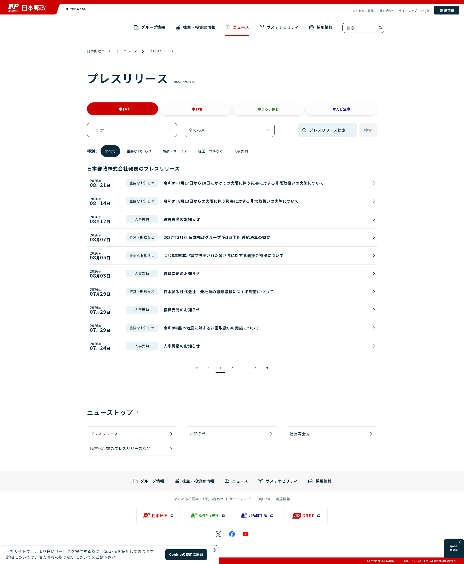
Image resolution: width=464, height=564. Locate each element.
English (426, 11)
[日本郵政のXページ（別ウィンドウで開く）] (218, 534)
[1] (255, 368)
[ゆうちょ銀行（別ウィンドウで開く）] (207, 515)
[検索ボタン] (380, 27)
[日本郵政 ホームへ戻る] (27, 8)
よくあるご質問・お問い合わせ (373, 11)
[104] (267, 368)
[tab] (122, 108)
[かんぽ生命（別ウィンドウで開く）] (256, 515)
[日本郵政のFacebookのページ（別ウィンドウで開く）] (232, 534)
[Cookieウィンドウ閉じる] (214, 550)
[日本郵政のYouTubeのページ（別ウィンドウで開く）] (245, 534)
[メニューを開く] (460, 542)
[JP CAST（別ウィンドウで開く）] (306, 515)
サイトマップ (408, 11)
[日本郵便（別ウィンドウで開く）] (158, 515)
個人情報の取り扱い (56, 557)
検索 (368, 130)
